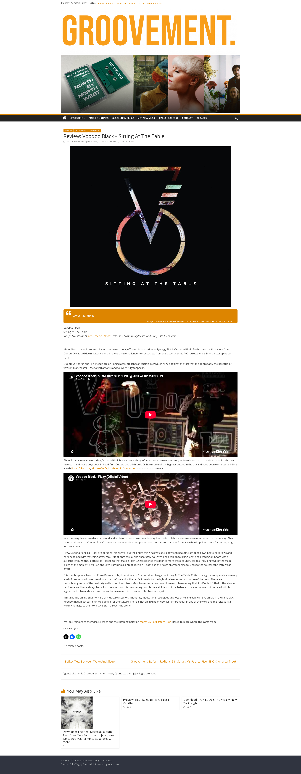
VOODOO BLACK (127, 141)
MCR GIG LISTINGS (98, 117)
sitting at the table (89, 141)
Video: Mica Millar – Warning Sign (114, 2)
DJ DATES (202, 117)
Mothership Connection (122, 468)
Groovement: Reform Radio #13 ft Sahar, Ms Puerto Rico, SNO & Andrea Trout (185, 661)
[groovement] (64, 118)
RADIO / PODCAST (168, 117)
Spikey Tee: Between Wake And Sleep (88, 661)
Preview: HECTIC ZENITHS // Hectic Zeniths (146, 701)
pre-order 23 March (99, 336)
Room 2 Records (80, 468)
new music (94, 130)
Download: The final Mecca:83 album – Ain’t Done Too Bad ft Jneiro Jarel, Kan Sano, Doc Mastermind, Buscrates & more (88, 737)
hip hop (68, 130)
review (77, 141)
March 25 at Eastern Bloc (155, 622)
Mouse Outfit (99, 468)
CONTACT (187, 117)
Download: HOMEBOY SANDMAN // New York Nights (210, 701)
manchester (81, 130)
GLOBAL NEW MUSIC (123, 117)
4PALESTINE (76, 117)
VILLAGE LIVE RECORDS (108, 141)
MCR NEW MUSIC (146, 117)
